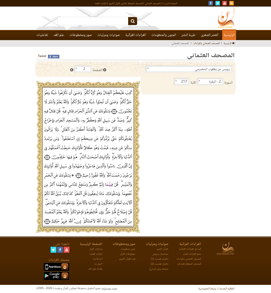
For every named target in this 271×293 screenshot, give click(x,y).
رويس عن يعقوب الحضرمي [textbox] (212, 69)
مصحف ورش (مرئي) (158, 269)
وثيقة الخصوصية (207, 288)
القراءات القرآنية (135, 35)
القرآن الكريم (162, 249)
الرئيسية (229, 35)
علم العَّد (59, 35)
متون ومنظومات (128, 249)
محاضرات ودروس (160, 254)
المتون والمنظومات (163, 35)
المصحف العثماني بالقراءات (206, 43)
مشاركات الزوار (95, 249)
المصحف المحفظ (135, 4)
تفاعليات (42, 35)
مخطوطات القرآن (127, 254)
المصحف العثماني (152, 4)
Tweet (42, 56)
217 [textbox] (184, 82)
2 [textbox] (84, 69)
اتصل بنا (98, 264)
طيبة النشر (188, 35)
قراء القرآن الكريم (127, 259)
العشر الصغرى (209, 35)
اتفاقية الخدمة (226, 288)
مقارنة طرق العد (95, 269)
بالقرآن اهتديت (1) (159, 259)
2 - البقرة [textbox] (215, 82)
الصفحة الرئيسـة (169, 4)
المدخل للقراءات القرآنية (190, 249)
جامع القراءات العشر (192, 254)
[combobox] (189, 69)
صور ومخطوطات (81, 35)
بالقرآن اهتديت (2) (159, 264)
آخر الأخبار (97, 259)
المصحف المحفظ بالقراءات (189, 264)
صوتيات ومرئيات (108, 35)
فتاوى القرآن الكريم (117, 4)
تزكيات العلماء (101, 4)
